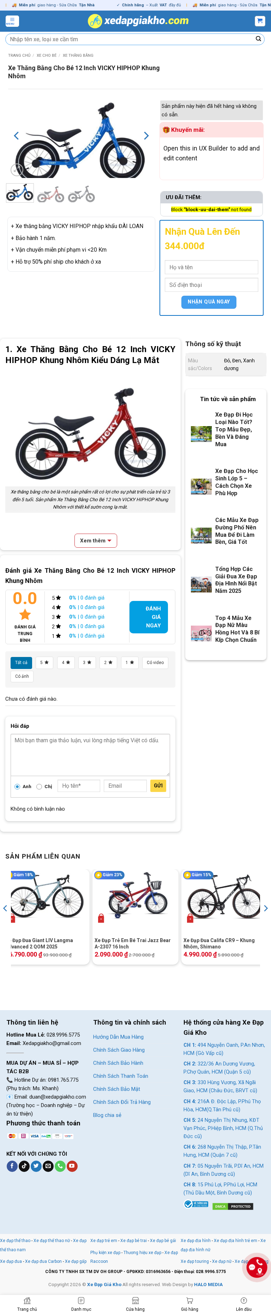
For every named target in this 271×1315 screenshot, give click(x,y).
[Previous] (17, 135)
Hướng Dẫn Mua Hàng (118, 1037)
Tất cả (21, 662)
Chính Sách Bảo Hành (118, 1063)
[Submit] (258, 39)
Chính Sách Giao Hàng (119, 1050)
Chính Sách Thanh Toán (120, 1076)
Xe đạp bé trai (133, 1240)
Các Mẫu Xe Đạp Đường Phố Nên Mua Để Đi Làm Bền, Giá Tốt (237, 531)
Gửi (158, 785)
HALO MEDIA (208, 1284)
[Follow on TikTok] (24, 1166)
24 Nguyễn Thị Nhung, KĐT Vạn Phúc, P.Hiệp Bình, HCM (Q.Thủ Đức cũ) (223, 1128)
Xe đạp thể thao (15, 1240)
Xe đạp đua (11, 1261)
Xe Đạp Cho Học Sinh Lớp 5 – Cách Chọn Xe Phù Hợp (236, 482)
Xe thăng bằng (78, 55)
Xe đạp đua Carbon (43, 1261)
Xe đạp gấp (75, 1261)
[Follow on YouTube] (72, 1166)
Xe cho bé (46, 55)
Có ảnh (22, 676)
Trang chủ (19, 55)
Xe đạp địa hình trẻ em (235, 1240)
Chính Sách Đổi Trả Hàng (122, 1102)
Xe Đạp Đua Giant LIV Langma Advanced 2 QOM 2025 (39, 944)
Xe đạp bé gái (163, 1240)
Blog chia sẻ (107, 1115)
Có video (155, 662)
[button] (12, 21)
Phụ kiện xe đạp (105, 1252)
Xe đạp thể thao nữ (52, 1240)
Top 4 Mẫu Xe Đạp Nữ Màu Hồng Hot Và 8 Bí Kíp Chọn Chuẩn (237, 629)
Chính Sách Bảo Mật (116, 1089)
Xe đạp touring (195, 1261)
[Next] (145, 135)
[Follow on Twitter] (36, 1166)
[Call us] (60, 1166)
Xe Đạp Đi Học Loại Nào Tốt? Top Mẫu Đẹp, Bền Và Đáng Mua (234, 429)
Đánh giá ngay (153, 617)
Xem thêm (93, 540)
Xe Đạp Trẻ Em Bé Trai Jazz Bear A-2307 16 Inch (133, 944)
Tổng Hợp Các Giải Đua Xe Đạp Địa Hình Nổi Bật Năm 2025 (236, 580)
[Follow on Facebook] (12, 1166)
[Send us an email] (48, 1166)
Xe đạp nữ (221, 1261)
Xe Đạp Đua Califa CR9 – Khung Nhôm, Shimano (219, 944)
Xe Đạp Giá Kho (104, 1284)
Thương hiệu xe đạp (142, 1252)
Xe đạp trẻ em (103, 1240)
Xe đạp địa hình (196, 1240)
